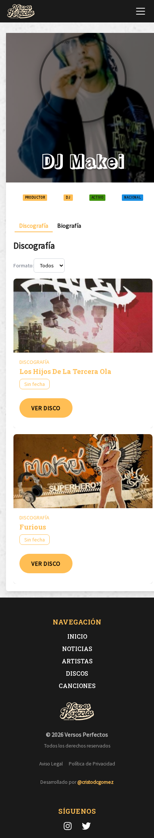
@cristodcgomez (95, 782)
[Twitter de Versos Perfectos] (86, 826)
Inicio (77, 636)
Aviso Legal (51, 764)
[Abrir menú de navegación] (140, 11)
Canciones (77, 686)
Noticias (77, 649)
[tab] (34, 225)
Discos (77, 673)
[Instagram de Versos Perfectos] (67, 826)
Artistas (77, 661)
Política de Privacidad (92, 764)
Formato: (23, 265)
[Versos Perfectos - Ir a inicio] (21, 11)
